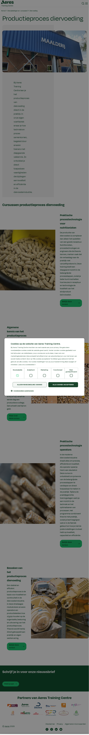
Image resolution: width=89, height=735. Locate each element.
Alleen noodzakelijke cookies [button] (29, 385)
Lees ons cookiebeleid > (27, 365)
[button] (22, 391)
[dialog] (44, 367)
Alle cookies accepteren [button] (63, 385)
